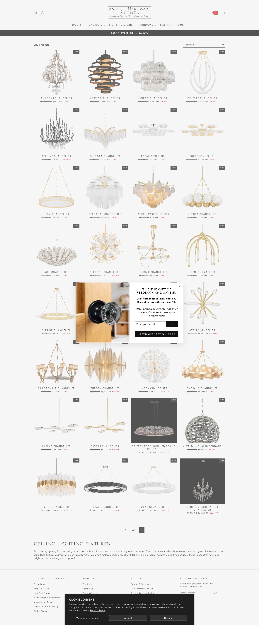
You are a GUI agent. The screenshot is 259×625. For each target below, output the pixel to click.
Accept (128, 617)
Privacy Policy (97, 610)
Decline (168, 617)
